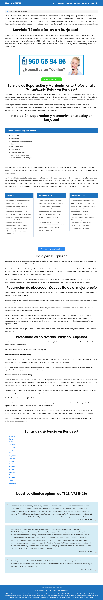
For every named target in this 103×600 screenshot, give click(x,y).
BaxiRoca (34, 593)
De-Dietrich (94, 593)
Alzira (11, 450)
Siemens (43, 597)
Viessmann (70, 597)
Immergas (57, 595)
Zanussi (91, 597)
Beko (38, 593)
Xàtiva (11, 469)
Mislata (11, 453)
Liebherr (72, 595)
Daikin (85, 593)
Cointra (73, 593)
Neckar (96, 595)
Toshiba (61, 597)
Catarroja (12, 483)
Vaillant (65, 597)
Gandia (11, 442)
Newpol (16, 597)
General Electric (40, 595)
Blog (92, 3)
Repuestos (60, 3)
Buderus (52, 593)
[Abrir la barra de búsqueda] (96, 3)
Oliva (11, 480)
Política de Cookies (57, 587)
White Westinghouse (83, 597)
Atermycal (25, 593)
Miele (88, 595)
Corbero (78, 593)
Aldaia (11, 461)
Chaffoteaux (68, 593)
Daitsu (89, 593)
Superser (51, 597)
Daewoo (82, 593)
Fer (21, 595)
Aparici (13, 593)
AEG (7, 593)
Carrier (60, 593)
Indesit (62, 595)
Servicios (77, 3)
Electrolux (10, 595)
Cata (63, 593)
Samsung (30, 597)
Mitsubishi (91, 595)
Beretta (41, 593)
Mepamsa (83, 595)
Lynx (75, 595)
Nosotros (69, 3)
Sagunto (12, 447)
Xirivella (12, 472)
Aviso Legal (44, 587)
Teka (54, 597)
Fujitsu (34, 595)
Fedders (19, 595)
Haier (45, 595)
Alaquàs (12, 467)
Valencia (12, 436)
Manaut (79, 595)
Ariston (17, 593)
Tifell (57, 597)
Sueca (11, 475)
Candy (56, 593)
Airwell (10, 593)
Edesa (6, 595)
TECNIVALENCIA (13, 3)
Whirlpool (75, 597)
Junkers (66, 595)
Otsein (20, 597)
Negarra (12, 597)
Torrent (11, 439)
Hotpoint (53, 595)
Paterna (12, 445)
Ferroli (24, 595)
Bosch (47, 593)
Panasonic (25, 597)
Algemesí (12, 478)
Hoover (48, 595)
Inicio (53, 3)
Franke (30, 595)
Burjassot (12, 456)
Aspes (21, 593)
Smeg (46, 597)
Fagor (14, 595)
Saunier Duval (36, 597)
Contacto (85, 3)
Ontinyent (12, 458)
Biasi (45, 593)
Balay (29, 593)
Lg (69, 595)
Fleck (27, 595)
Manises (12, 464)
